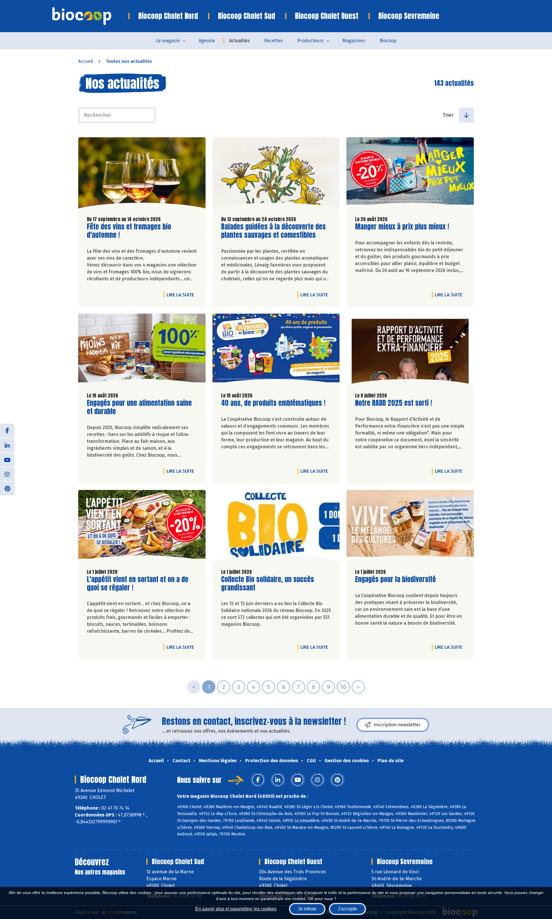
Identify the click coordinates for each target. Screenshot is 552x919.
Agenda (207, 40)
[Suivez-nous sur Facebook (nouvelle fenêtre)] (7, 431)
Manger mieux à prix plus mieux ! (402, 227)
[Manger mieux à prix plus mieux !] (410, 174)
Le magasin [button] (168, 40)
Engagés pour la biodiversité (395, 579)
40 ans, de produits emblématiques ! (273, 403)
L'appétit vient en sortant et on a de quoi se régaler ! (137, 583)
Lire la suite (181, 295)
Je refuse (307, 908)
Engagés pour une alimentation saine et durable (139, 407)
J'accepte (347, 908)
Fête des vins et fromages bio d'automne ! (129, 231)
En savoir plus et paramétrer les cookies (236, 908)
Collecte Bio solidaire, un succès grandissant (267, 583)
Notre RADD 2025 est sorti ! (393, 403)
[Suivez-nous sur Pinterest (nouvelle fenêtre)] (7, 488)
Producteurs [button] (310, 40)
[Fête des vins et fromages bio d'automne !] (142, 174)
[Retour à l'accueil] (90, 16)
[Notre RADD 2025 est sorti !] (410, 351)
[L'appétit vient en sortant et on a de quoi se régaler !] (142, 527)
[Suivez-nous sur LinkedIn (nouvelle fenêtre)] (7, 445)
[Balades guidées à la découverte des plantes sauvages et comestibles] (276, 174)
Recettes (273, 40)
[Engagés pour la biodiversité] (410, 527)
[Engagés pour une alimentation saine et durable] (142, 351)
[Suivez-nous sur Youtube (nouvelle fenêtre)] (7, 459)
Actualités (239, 40)
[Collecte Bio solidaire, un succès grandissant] (276, 527)
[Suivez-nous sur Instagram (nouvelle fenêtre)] (7, 474)
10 (343, 687)
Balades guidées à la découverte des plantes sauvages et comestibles (273, 231)
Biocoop (387, 40)
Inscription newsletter (397, 724)
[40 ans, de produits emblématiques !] (276, 351)
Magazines (353, 40)
